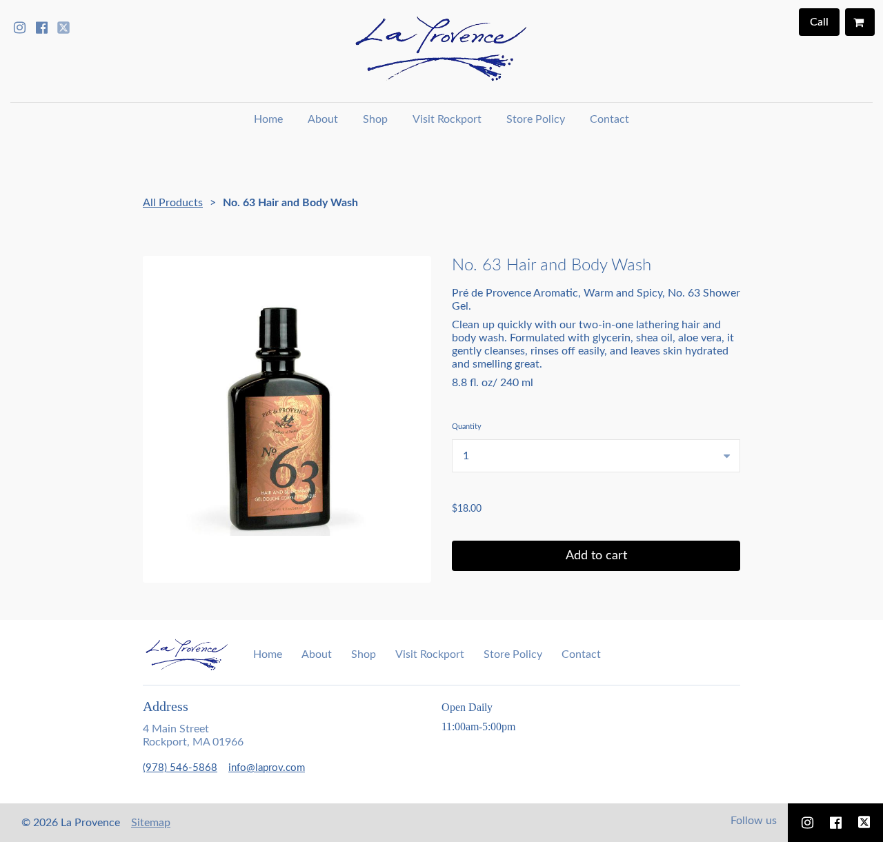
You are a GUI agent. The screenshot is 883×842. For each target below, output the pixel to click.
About (323, 119)
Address (165, 706)
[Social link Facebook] (41, 28)
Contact (609, 119)
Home (268, 119)
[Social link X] (63, 28)
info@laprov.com (266, 768)
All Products (173, 202)
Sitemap (150, 822)
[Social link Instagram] (19, 28)
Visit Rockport (447, 119)
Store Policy (535, 119)
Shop (375, 119)
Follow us (754, 820)
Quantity (467, 426)
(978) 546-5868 (180, 768)
